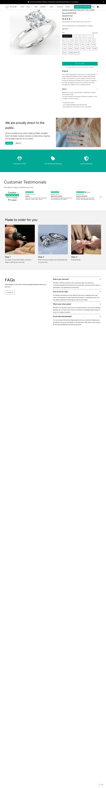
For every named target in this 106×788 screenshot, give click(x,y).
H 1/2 (76, 44)
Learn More (9, 143)
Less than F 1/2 (67, 36)
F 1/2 (64, 44)
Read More (65, 28)
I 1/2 (82, 44)
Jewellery (42, 7)
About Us (18, 143)
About (28, 7)
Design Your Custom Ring (83, 7)
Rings (51, 7)
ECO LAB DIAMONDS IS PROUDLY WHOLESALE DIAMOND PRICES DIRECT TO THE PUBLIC (54, 2)
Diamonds (60, 7)
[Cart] (98, 6)
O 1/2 (82, 48)
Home (22, 7)
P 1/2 (88, 48)
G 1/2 (70, 44)
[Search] (93, 6)
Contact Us (10, 292)
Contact (67, 7)
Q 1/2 (94, 48)
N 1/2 (76, 48)
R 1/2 (64, 53)
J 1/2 (87, 44)
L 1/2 (64, 48)
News (36, 7)
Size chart (95, 32)
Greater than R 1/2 (74, 53)
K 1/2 (93, 44)
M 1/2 (70, 48)
